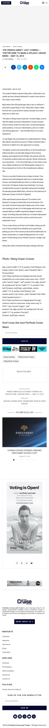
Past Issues (6, 644)
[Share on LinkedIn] (24, 67)
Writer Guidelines (8, 671)
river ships (22, 125)
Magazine (5, 640)
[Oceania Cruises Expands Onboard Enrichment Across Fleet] (24, 432)
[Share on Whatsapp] (36, 67)
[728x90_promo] (24, 348)
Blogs (4, 648)
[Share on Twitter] (19, 67)
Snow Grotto (17, 168)
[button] (4, 439)
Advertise (5, 663)
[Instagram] (24, 716)
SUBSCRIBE (6, 3)
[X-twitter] (34, 716)
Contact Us (6, 679)
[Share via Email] (42, 67)
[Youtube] (29, 716)
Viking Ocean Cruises (26, 357)
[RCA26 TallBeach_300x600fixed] (24, 483)
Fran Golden (9, 59)
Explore (7, 658)
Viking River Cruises (11, 361)
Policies (7, 685)
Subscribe (5, 636)
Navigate (7, 632)
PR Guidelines (7, 667)
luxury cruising (9, 357)
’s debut (32, 108)
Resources (6, 675)
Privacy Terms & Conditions (11, 689)
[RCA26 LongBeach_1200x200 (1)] (24, 581)
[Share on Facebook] (13, 67)
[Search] (46, 3)
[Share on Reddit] (30, 67)
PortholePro (6, 652)
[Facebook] (15, 716)
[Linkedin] (20, 716)
